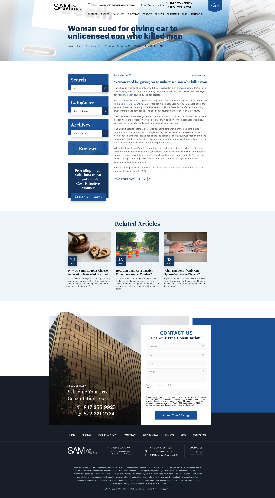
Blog (184, 14)
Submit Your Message (176, 415)
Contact (195, 14)
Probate (147, 14)
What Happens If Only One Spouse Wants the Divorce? (182, 272)
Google (201, 452)
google (149, 179)
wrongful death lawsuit (174, 139)
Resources (173, 14)
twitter (145, 179)
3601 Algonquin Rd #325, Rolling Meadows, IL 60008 (112, 5)
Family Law (118, 14)
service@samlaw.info (167, 455)
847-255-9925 (181, 3)
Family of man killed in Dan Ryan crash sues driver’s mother (172, 167)
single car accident (130, 104)
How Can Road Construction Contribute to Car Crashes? (134, 272)
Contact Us (199, 435)
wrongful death (125, 95)
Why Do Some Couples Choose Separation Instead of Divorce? (88, 272)
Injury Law (134, 14)
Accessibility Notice (150, 489)
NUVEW (107, 489)
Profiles (92, 14)
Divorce (105, 14)
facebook (140, 179)
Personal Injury (107, 435)
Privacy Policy (163, 397)
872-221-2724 (180, 7)
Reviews (159, 14)
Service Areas (150, 435)
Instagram (197, 452)
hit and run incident (183, 88)
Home (72, 435)
